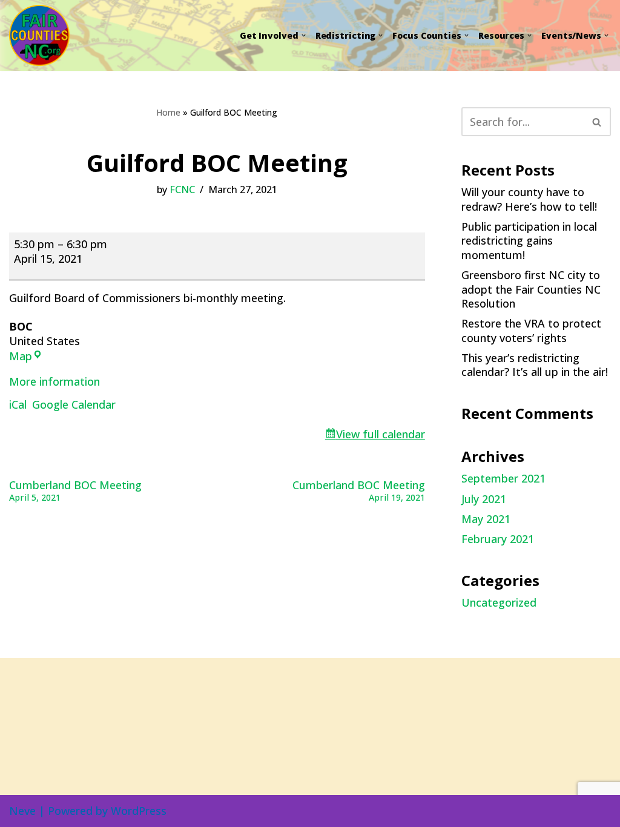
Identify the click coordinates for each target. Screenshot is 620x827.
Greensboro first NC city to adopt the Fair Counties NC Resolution (531, 289)
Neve (22, 810)
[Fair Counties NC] (43, 35)
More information (54, 381)
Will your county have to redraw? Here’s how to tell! (529, 199)
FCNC (182, 189)
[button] (304, 35)
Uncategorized (498, 602)
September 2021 (503, 478)
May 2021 (485, 519)
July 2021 (483, 499)
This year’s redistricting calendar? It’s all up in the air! (534, 365)
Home (168, 112)
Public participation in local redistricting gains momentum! (529, 240)
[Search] (597, 121)
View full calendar (380, 434)
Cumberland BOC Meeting (75, 490)
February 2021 (497, 539)
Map (20, 356)
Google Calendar (74, 404)
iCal (18, 404)
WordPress (139, 810)
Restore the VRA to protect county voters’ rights (531, 330)
